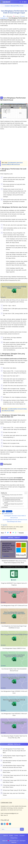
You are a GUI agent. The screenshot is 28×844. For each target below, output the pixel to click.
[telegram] (13, 533)
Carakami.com (4, 18)
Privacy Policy (14, 838)
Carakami (7, 5)
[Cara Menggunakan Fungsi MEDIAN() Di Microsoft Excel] (14, 710)
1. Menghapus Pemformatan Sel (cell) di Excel (13, 497)
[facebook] (5, 533)
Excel (21, 5)
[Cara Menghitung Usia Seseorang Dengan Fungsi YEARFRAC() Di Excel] (14, 623)
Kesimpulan (5, 507)
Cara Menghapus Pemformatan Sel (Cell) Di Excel (12, 495)
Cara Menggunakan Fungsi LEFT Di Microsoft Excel (14, 605)
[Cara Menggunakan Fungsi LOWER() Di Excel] (14, 645)
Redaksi (11, 835)
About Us (5, 835)
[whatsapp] (15, 533)
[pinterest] (10, 533)
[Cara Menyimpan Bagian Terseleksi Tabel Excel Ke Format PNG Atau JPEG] (14, 733)
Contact (16, 835)
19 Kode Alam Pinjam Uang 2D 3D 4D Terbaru (14, 790)
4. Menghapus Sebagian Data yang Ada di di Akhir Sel (13, 504)
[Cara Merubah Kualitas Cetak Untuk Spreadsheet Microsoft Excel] (14, 666)
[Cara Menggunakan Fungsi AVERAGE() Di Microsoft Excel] (14, 688)
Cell (4, 513)
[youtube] (7, 824)
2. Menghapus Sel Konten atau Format (12, 499)
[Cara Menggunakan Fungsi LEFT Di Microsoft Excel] (14, 602)
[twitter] (8, 533)
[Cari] (22, 829)
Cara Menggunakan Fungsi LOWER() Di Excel (14, 648)
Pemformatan (9, 513)
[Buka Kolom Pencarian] (20, 2)
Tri (5, 16)
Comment (23, 16)
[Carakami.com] (5, 2)
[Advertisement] (14, 80)
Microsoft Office (15, 5)
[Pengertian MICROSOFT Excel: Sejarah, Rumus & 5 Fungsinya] (14, 580)
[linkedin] (10, 824)
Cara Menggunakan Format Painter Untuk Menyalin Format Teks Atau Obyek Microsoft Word (14, 750)
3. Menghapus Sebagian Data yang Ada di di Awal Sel (13, 501)
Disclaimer (22, 835)
